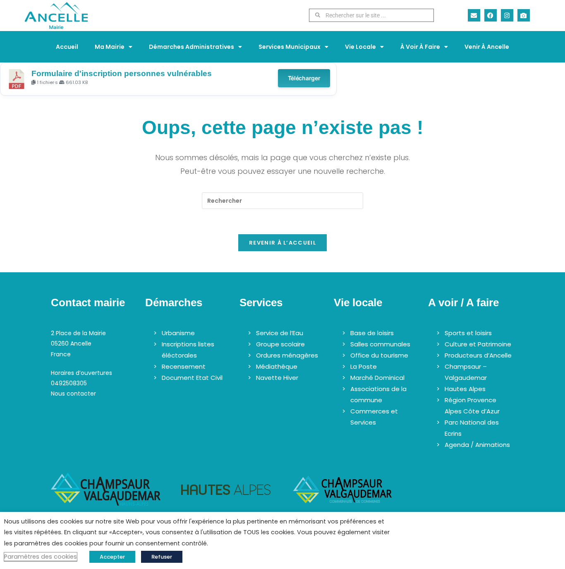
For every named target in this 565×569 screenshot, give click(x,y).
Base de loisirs (372, 333)
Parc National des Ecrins (472, 428)
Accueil (67, 47)
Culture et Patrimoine (478, 344)
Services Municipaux (290, 47)
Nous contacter (73, 393)
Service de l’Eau (279, 333)
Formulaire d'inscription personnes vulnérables (121, 73)
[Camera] (523, 15)
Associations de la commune (378, 394)
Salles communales (380, 344)
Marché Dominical (377, 377)
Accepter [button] (112, 557)
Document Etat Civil (192, 377)
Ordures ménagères (287, 355)
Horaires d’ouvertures (81, 373)
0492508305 (69, 383)
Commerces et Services (374, 417)
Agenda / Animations (477, 444)
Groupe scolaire (280, 344)
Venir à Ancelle (486, 47)
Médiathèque (276, 366)
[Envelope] (474, 15)
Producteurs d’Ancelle (478, 355)
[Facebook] (490, 15)
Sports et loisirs (468, 333)
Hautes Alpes (465, 388)
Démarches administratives (191, 47)
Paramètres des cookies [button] (40, 556)
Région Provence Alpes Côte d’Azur (472, 405)
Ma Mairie (109, 47)
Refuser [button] (161, 557)
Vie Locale (360, 47)
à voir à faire (420, 47)
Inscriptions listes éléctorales (188, 350)
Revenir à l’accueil (282, 243)
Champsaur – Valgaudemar (466, 372)
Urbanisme (178, 333)
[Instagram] (507, 15)
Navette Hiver (277, 377)
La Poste (363, 366)
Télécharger (304, 78)
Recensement (184, 366)
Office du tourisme (379, 355)
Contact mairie (88, 302)
